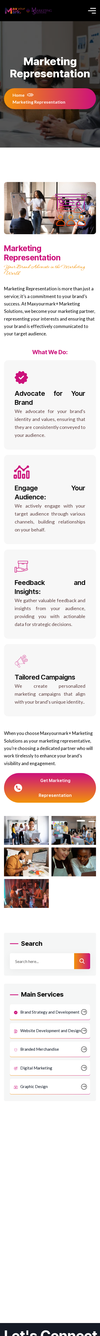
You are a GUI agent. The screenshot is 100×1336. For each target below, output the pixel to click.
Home (19, 94)
